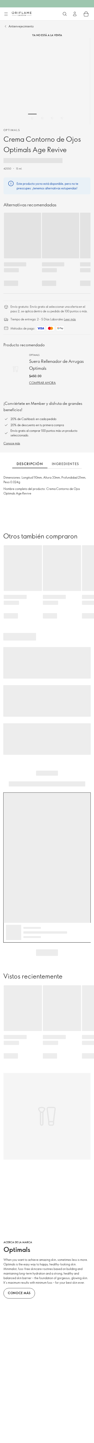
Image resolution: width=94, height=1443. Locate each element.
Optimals (11, 130)
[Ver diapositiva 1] (32, 118)
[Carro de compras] (86, 13)
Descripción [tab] (30, 463)
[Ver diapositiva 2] (42, 118)
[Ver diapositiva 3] (52, 118)
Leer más (70, 319)
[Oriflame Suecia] (22, 13)
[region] (47, 81)
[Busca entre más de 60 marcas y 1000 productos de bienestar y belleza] (64, 14)
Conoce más (11, 443)
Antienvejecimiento (21, 26)
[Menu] (6, 14)
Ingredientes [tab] (65, 463)
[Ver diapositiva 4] (61, 118)
